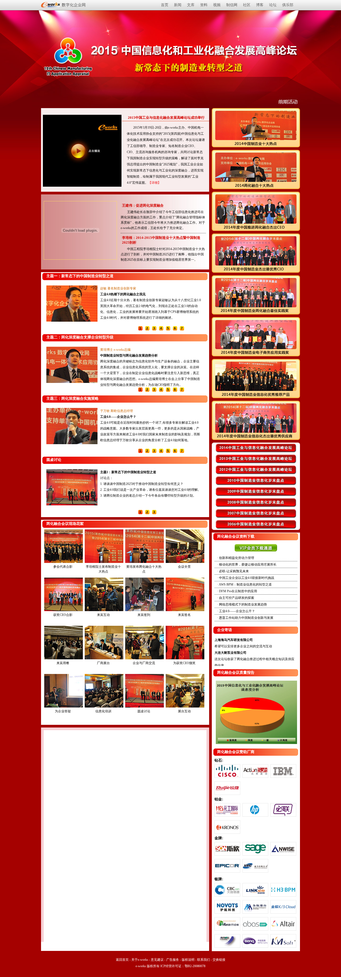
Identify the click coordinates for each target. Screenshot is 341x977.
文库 (190, 5)
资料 (204, 5)
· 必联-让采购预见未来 (233, 571)
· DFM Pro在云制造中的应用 (237, 591)
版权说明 (188, 960)
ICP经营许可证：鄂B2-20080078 (182, 966)
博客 (259, 5)
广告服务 (172, 960)
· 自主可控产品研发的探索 (235, 598)
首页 (164, 5)
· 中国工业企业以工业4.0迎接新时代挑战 (245, 578)
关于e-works (139, 960)
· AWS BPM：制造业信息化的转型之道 (244, 584)
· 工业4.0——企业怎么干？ (236, 611)
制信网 (231, 5)
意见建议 (157, 960)
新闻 (177, 5)
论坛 (273, 5)
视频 (217, 5)
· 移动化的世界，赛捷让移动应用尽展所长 (247, 564)
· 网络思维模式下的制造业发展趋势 (242, 604)
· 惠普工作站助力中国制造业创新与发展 (245, 618)
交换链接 (219, 960)
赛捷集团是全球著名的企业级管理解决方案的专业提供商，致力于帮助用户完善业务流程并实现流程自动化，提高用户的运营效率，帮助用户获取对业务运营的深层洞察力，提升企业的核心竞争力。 (149, 428)
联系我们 (203, 960)
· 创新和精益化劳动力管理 (235, 558)
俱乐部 (287, 5)
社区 (246, 5)
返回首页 (122, 960)
